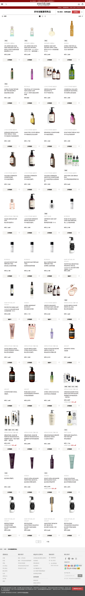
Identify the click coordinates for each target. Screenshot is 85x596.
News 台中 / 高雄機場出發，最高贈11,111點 (42, 1)
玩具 (4, 573)
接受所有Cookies (78, 588)
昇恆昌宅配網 (21, 563)
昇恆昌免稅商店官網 (23, 565)
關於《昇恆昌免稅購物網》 (25, 560)
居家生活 (5, 576)
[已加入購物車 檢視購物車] (82, 4)
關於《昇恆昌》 (22, 558)
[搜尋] (6, 4)
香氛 (4, 563)
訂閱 (80, 575)
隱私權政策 (36, 563)
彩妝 (4, 560)
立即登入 (76, 12)
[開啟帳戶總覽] (79, 4)
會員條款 (35, 560)
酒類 (4, 581)
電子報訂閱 (67, 572)
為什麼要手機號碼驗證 (39, 571)
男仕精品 (5, 568)
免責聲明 (35, 565)
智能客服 (53, 557)
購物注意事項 (36, 583)
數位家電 (5, 571)
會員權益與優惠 (37, 573)
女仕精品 (5, 565)
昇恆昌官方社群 (22, 568)
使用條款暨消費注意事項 (39, 558)
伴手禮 (4, 578)
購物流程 (35, 580)
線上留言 (53, 560)
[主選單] (2, 4)
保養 (4, 558)
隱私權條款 (25, 592)
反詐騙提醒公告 (37, 568)
